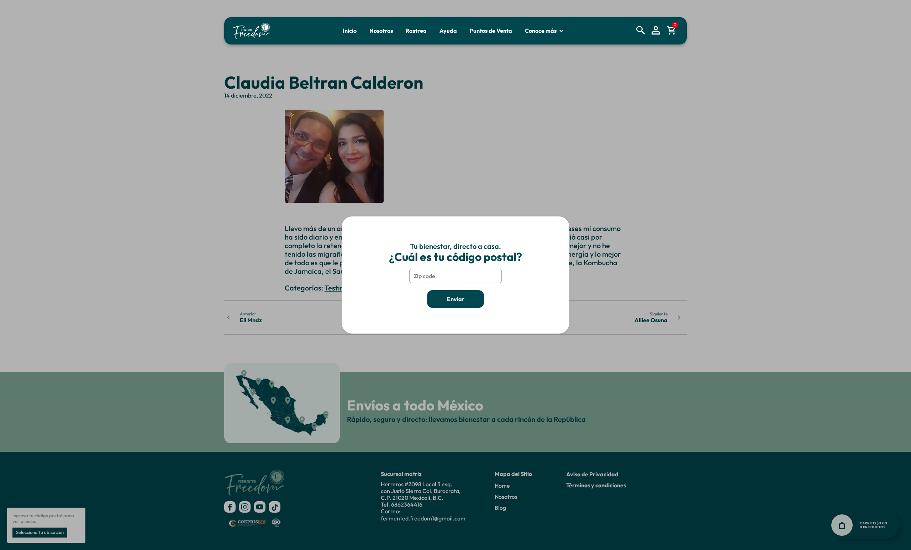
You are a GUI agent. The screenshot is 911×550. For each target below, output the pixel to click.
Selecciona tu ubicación (40, 532)
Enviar (455, 299)
